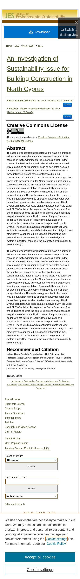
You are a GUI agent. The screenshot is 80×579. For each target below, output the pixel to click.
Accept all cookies (40, 557)
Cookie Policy (56, 543)
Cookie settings (56, 539)
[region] (40, 546)
